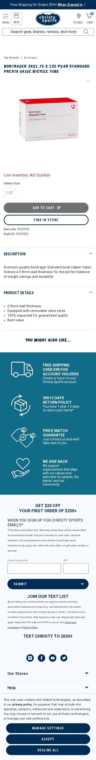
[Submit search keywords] (81, 29)
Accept (47, 739)
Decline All (48, 750)
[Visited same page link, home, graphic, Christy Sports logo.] (48, 19)
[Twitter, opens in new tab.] (64, 658)
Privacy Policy (29, 627)
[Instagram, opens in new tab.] (30, 658)
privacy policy (22, 704)
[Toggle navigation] (5, 16)
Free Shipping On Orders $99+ (46, 5)
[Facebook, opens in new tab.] (41, 658)
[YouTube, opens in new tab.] (52, 658)
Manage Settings (48, 728)
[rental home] (16, 16)
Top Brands (11, 57)
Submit (20, 584)
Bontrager (30, 57)
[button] (87, 80)
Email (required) (17, 560)
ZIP (65, 560)
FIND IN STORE (46, 220)
